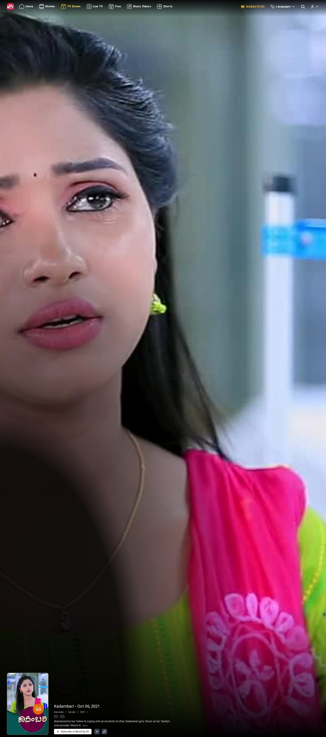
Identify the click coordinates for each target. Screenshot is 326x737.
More (85, 725)
